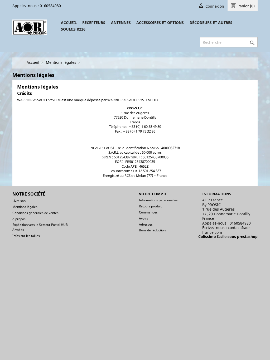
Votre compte (153, 193)
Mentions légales (24, 207)
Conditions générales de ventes (35, 213)
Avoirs (143, 218)
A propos (19, 219)
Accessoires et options (160, 22)
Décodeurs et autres (211, 22)
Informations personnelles (158, 200)
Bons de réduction (152, 230)
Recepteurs (93, 22)
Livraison (19, 200)
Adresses (146, 224)
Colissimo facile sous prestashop (228, 236)
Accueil (69, 22)
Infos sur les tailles (26, 235)
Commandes (148, 212)
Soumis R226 (73, 29)
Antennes (121, 22)
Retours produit (150, 206)
